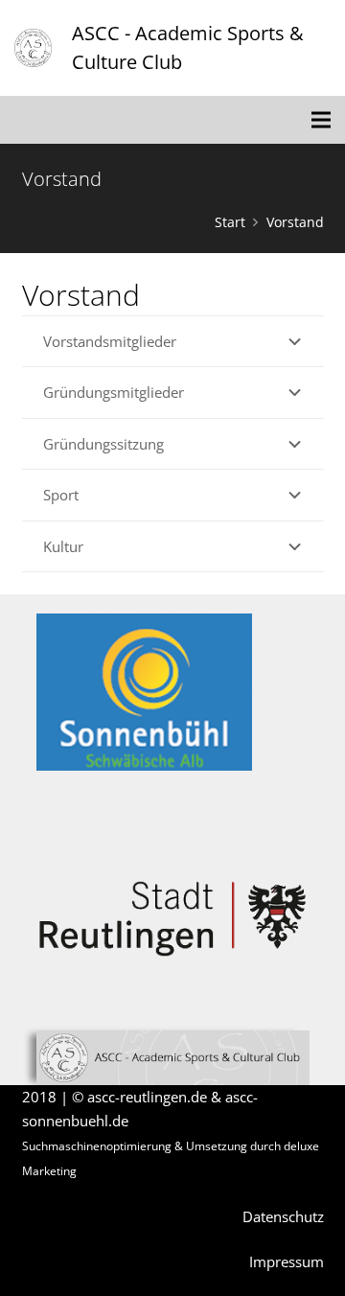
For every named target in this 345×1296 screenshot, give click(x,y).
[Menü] (321, 120)
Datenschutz (283, 1216)
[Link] (33, 48)
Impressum (286, 1261)
